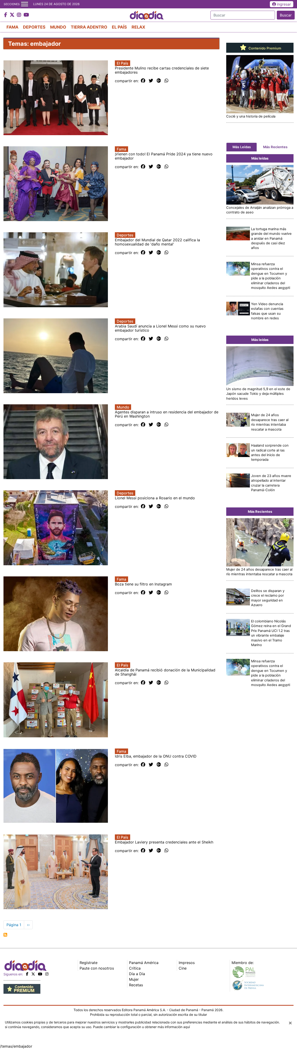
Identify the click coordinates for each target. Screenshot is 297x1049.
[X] (33, 974)
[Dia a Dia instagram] (19, 15)
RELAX (138, 27)
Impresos (187, 962)
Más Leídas (241, 147)
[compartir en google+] (158, 80)
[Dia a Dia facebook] (6, 15)
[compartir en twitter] (151, 80)
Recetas (136, 985)
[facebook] (27, 974)
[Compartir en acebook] (143, 80)
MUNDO (58, 27)
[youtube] (40, 974)
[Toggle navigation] (24, 4)
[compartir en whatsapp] (166, 80)
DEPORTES (34, 27)
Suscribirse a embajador (5, 935)
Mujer (134, 979)
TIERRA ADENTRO (89, 27)
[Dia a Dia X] (13, 15)
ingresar (284, 4)
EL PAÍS (119, 27)
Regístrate (88, 962)
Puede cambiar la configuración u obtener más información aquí (141, 1027)
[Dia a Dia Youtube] (26, 15)
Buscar (286, 15)
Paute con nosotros (97, 968)
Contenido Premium (264, 48)
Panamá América (143, 962)
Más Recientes (275, 147)
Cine (183, 968)
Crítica (135, 968)
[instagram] (46, 974)
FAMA (12, 27)
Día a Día (137, 973)
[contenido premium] (21, 988)
